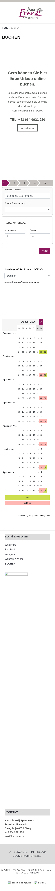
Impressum (38, 852)
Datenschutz (18, 852)
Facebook (10, 549)
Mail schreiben (27, 128)
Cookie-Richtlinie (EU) (27, 856)
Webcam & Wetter (14, 559)
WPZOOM (35, 873)
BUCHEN (10, 563)
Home (5, 28)
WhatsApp (10, 544)
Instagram (10, 554)
